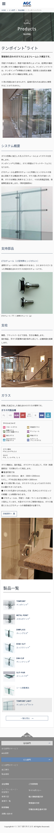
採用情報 (5, 807)
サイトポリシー (35, 790)
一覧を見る (25, 718)
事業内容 (5, 796)
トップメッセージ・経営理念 (10, 790)
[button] (4, 4)
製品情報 (21, 10)
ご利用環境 (33, 784)
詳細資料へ (7, 513)
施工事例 (5, 769)
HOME (4, 10)
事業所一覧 (6, 801)
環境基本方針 (34, 803)
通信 (5, 753)
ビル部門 (12, 10)
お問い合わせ (7, 813)
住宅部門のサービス (10, 748)
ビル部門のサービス (10, 765)
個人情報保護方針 (36, 796)
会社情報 (5, 784)
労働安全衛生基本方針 (38, 809)
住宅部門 (27, 743)
